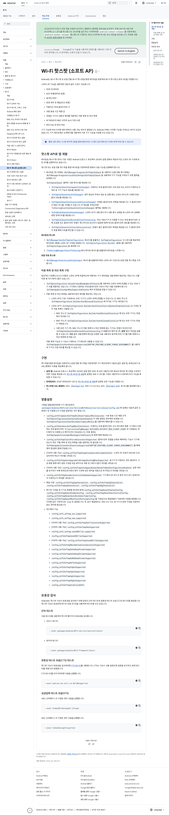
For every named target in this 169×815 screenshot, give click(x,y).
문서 (23, 3)
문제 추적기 (129, 795)
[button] (14, 39)
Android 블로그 (86, 784)
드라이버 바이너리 (42, 795)
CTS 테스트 (76, 665)
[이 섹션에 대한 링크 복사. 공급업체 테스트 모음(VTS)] (71, 693)
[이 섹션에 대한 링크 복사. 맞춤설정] (54, 399)
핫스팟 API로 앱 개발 (75, 374)
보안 (33, 16)
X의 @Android (86, 776)
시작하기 (22, 16)
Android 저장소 (42, 776)
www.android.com (132, 784)
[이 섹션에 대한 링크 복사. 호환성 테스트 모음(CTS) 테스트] (76, 660)
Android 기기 (73, 16)
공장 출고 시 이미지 (43, 792)
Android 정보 (41, 810)
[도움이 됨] (135, 62)
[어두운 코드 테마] (136, 628)
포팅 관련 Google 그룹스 (90, 799)
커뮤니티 (52, 810)
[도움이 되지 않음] (139, 62)
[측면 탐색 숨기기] (29, 810)
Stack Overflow (131, 792)
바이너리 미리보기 (42, 788)
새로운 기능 (7, 16)
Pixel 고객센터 (130, 780)
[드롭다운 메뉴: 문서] (28, 3)
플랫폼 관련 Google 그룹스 (90, 792)
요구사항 (39, 780)
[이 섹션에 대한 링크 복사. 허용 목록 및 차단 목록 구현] (71, 270)
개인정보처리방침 (82, 810)
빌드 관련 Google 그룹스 (90, 795)
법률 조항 (61, 810)
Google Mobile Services (134, 788)
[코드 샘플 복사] (139, 628)
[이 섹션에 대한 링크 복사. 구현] (49, 358)
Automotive (91, 16)
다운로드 (39, 784)
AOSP (43, 62)
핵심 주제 (45, 16)
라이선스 (70, 810)
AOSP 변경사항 (53, 37)
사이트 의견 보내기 (98, 810)
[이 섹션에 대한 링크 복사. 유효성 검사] (58, 595)
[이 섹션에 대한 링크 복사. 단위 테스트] (55, 611)
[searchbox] (16, 24)
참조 (104, 16)
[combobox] (119, 3)
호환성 (58, 16)
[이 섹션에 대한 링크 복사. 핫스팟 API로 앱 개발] (69, 154)
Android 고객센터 (131, 776)
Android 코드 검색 (41, 3)
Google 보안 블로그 (88, 788)
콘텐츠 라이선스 (72, 754)
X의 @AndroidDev (88, 780)
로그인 (163, 3)
